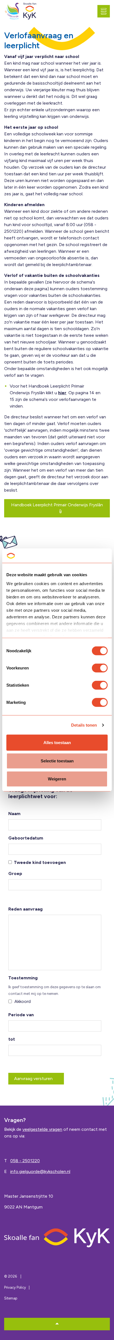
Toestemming (23, 977)
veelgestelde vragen (42, 1129)
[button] (57, 1324)
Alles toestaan (57, 742)
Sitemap (10, 1298)
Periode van (21, 1014)
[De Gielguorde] (12, 11)
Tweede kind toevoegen (40, 862)
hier (62, 392)
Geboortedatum (25, 838)
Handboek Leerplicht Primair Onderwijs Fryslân (57, 504)
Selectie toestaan (57, 761)
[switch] (100, 668)
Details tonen (84, 725)
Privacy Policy (15, 1287)
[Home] (57, 1237)
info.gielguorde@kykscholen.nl (40, 1171)
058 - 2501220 (25, 1160)
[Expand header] (105, 11)
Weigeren (57, 779)
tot (11, 1039)
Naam (14, 813)
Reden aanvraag (25, 909)
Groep (15, 873)
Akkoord (22, 1001)
